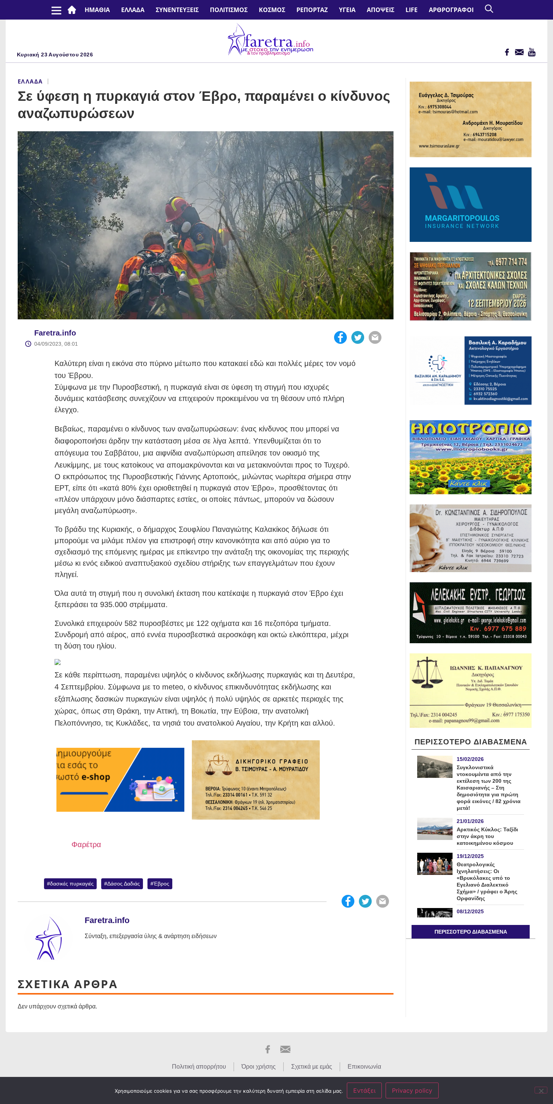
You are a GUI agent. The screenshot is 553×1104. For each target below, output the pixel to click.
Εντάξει (364, 1090)
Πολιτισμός (229, 10)
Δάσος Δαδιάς (123, 884)
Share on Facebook (340, 337)
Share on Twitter (357, 337)
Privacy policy (412, 1090)
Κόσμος (272, 10)
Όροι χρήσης (259, 1066)
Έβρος (161, 884)
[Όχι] (541, 1090)
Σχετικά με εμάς (311, 1066)
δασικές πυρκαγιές (72, 884)
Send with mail (375, 337)
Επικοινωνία (364, 1066)
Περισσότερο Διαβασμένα (470, 932)
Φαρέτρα (86, 844)
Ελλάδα (132, 10)
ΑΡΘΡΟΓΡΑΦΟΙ (451, 10)
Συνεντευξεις (177, 10)
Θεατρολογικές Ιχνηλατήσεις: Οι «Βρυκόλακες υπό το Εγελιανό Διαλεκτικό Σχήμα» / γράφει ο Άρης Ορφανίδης (487, 881)
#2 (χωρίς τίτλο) (73, 10)
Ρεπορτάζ (312, 10)
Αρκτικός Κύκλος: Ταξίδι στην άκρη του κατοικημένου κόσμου (487, 836)
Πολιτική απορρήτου (199, 1066)
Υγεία (347, 10)
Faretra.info (55, 333)
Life (412, 10)
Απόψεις (380, 10)
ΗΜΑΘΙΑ (97, 10)
